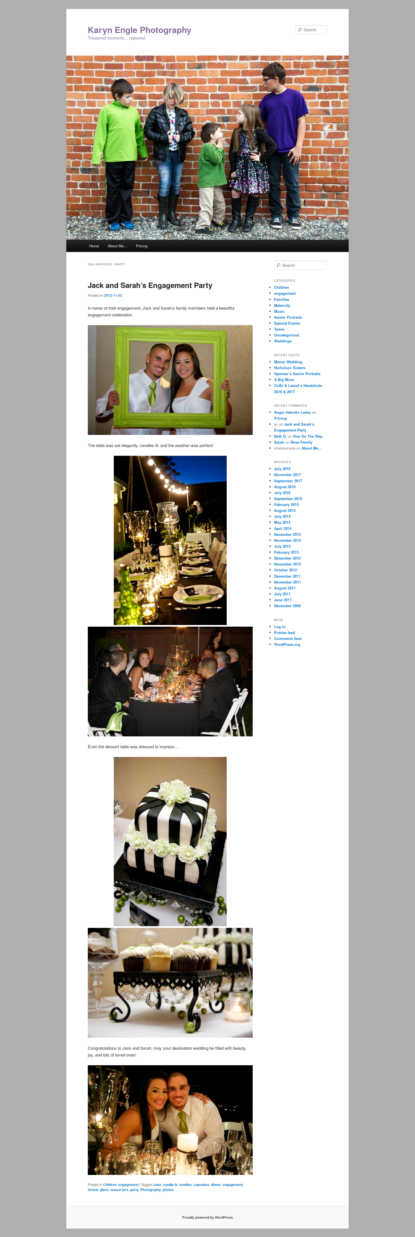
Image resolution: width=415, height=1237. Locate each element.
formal (93, 1189)
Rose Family (301, 442)
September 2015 (288, 498)
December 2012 (287, 558)
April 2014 (283, 528)
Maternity (282, 305)
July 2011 (282, 594)
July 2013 (282, 546)
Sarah (279, 442)
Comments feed (288, 638)
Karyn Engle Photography (139, 29)
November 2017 (287, 474)
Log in (279, 626)
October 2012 (285, 570)
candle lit (170, 1184)
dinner (216, 1184)
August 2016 (285, 486)
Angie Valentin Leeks (292, 412)
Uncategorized (286, 335)
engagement (128, 1184)
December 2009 (287, 605)
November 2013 (287, 540)
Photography (150, 1189)
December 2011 (287, 576)
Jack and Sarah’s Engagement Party (150, 285)
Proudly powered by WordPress (207, 1217)
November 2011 (287, 582)
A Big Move (284, 379)
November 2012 (287, 564)
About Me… (117, 245)
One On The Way (307, 436)
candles (185, 1184)
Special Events (287, 323)
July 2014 (282, 516)
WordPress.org (287, 644)
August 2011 (285, 588)
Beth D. (280, 436)
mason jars (119, 1189)
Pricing (141, 245)
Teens (279, 329)
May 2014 (282, 522)
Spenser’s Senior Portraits (297, 373)
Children (110, 1184)
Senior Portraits (288, 317)
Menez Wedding (288, 361)
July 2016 (282, 492)
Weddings (283, 341)
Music (279, 311)
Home (94, 245)
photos (168, 1189)
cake (157, 1184)
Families (281, 299)
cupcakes (201, 1184)
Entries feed (284, 632)
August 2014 (285, 510)
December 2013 (287, 534)
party (134, 1189)
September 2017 (288, 480)
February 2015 (286, 504)
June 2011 (283, 599)
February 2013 (286, 552)
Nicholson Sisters (289, 367)
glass (104, 1189)
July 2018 (282, 468)
